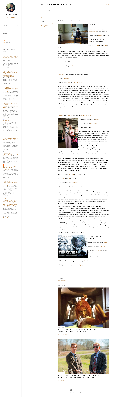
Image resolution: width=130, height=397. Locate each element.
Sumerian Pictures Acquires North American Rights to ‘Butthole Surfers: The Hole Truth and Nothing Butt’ (10, 74)
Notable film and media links (48, 24)
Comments (8, 42)
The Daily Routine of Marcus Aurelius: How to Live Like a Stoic (10, 140)
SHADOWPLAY (7, 121)
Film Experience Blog (8, 55)
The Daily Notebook (8, 181)
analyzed (66, 78)
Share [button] (42, 18)
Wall (86, 115)
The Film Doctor (59, 4)
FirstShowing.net (7, 87)
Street (89, 115)
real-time (71, 66)
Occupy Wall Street (46, 26)
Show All (5, 217)
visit (89, 41)
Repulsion (81, 265)
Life (69, 178)
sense (105, 242)
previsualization (70, 111)
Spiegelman (95, 45)
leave (85, 261)
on (95, 257)
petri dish (71, 174)
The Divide (93, 29)
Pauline (61, 178)
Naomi (61, 115)
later (83, 232)
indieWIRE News (7, 71)
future (105, 45)
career (100, 35)
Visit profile (11, 17)
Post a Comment (62, 280)
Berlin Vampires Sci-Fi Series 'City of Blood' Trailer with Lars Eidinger (10, 90)
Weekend (98, 25)
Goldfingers (6, 122)
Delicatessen (93, 123)
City (94, 236)
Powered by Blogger (76, 389)
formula (69, 70)
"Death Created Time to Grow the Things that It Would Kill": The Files (81, 376)
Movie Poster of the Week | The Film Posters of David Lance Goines (10, 184)
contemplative (92, 31)
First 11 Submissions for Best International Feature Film (10, 57)
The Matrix (75, 182)
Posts (7, 40)
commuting (103, 246)
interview (70, 115)
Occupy (82, 115)
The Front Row (7, 153)
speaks (68, 82)
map (72, 62)
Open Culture (6, 137)
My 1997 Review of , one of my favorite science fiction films (80, 330)
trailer (97, 119)
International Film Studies (9, 166)
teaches (95, 127)
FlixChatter (6, 198)
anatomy (61, 74)
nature (78, 186)
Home (49, 10)
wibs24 (79, 392)
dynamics (98, 250)
